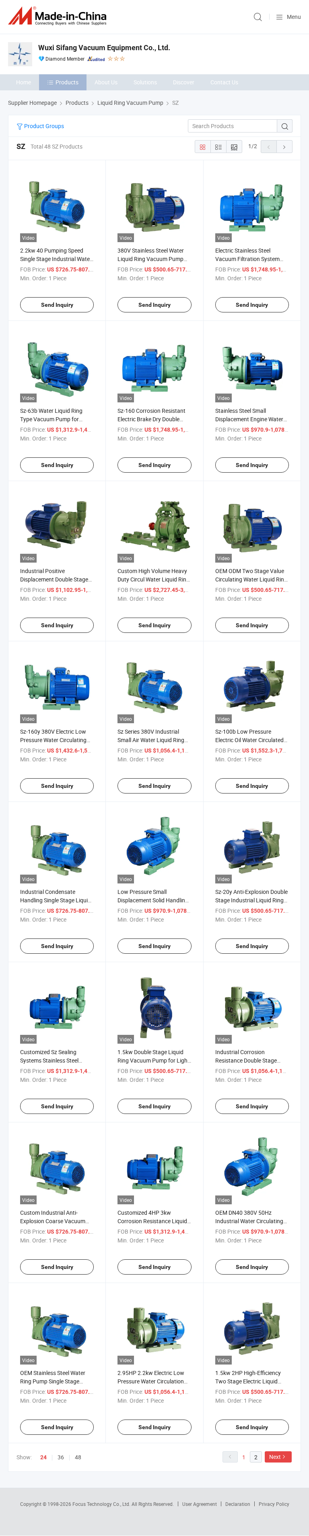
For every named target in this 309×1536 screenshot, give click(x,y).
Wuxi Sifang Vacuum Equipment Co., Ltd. (104, 47)
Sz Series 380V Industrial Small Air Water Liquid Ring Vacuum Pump (150, 740)
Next (275, 1457)
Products (67, 82)
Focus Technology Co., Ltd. (102, 1504)
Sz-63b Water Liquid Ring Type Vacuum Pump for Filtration (51, 419)
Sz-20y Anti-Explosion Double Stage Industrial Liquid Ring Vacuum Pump (251, 900)
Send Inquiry (57, 305)
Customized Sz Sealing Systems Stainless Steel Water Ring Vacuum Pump (53, 1060)
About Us (106, 82)
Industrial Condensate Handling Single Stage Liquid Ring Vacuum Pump (55, 900)
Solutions (145, 82)
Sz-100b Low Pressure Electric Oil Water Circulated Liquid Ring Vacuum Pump (249, 740)
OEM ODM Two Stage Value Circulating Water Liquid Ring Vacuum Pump (251, 579)
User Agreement (199, 1504)
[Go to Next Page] (284, 147)
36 (61, 1457)
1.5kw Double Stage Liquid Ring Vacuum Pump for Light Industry (153, 1060)
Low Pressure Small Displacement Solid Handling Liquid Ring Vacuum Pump (152, 900)
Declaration (237, 1504)
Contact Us (224, 82)
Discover (183, 82)
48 (78, 1457)
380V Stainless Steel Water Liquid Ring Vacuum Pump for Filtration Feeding (150, 259)
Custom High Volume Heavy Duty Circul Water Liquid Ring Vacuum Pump (153, 579)
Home (23, 82)
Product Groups (43, 126)
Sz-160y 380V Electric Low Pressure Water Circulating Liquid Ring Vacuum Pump (53, 740)
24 (43, 1457)
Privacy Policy (274, 1504)
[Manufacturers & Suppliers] (58, 15)
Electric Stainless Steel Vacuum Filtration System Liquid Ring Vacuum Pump (248, 259)
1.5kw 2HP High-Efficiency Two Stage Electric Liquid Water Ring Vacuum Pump (248, 1381)
